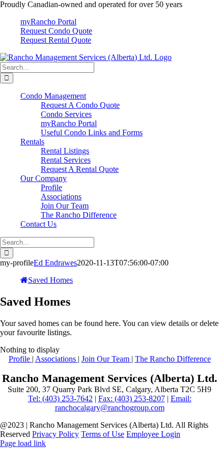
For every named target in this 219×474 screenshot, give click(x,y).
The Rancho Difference (173, 358)
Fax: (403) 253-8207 (131, 398)
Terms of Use (102, 434)
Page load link (23, 443)
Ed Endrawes (55, 262)
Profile (20, 358)
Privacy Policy (55, 434)
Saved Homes (50, 280)
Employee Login (153, 434)
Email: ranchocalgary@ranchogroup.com (123, 403)
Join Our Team (106, 358)
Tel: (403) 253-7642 (60, 398)
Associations (56, 358)
